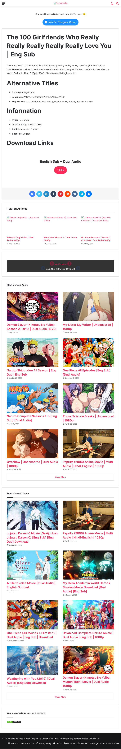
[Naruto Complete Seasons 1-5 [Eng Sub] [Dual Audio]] (32, 397)
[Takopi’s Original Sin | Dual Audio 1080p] (23, 225)
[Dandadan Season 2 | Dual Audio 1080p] (60, 225)
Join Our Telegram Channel (60, 266)
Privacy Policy (44, 743)
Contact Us (28, 743)
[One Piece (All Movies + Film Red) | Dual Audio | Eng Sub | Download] (32, 614)
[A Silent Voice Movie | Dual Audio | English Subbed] (32, 565)
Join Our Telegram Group (61, 22)
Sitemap (84, 743)
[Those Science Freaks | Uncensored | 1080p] (88, 398)
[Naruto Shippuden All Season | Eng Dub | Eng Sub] (32, 352)
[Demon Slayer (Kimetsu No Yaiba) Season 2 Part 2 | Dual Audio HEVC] (32, 306)
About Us (14, 743)
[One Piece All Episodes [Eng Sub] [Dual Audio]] (88, 352)
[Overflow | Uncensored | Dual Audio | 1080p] (32, 443)
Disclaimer (71, 743)
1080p (60, 170)
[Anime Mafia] (60, 3)
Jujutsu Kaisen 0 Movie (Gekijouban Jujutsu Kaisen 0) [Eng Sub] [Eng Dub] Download (32, 537)
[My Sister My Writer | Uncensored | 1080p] (88, 306)
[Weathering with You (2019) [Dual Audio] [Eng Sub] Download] (32, 660)
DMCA (58, 743)
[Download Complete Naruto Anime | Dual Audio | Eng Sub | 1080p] (88, 614)
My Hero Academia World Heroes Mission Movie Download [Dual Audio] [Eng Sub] (86, 587)
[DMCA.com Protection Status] (14, 722)
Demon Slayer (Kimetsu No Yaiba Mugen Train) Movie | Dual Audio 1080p (86, 682)
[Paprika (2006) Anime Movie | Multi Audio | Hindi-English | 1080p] (88, 443)
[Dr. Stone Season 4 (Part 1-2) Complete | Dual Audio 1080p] (97, 225)
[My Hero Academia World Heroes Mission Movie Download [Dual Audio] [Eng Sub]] (88, 565)
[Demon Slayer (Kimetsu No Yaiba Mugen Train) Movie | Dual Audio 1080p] (88, 660)
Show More (60, 477)
